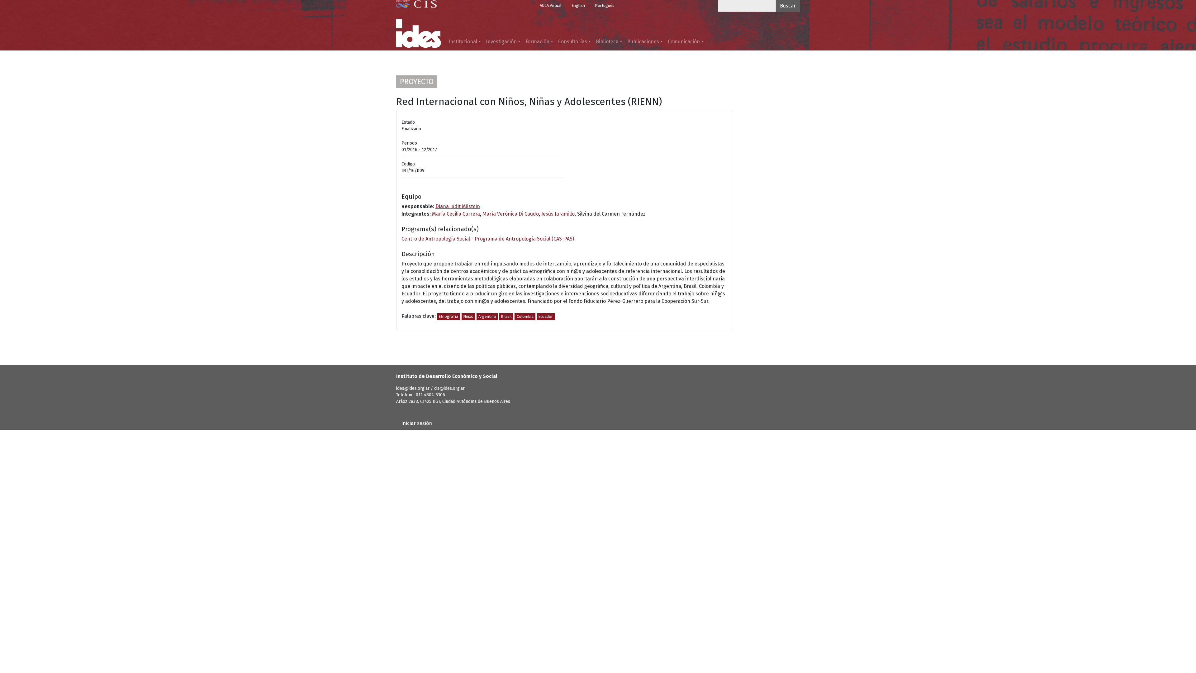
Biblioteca (607, 42)
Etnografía (448, 316)
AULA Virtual (551, 5)
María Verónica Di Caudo (510, 214)
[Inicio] (418, 33)
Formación (537, 42)
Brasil (506, 316)
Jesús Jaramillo (558, 214)
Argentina (487, 316)
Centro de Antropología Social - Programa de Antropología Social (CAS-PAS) (487, 239)
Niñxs (468, 316)
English (578, 5)
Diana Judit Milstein (457, 206)
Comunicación (684, 42)
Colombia (525, 316)
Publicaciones (643, 42)
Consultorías (572, 42)
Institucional (462, 42)
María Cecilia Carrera (456, 214)
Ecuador (546, 316)
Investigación (501, 42)
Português (605, 5)
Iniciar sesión (416, 423)
